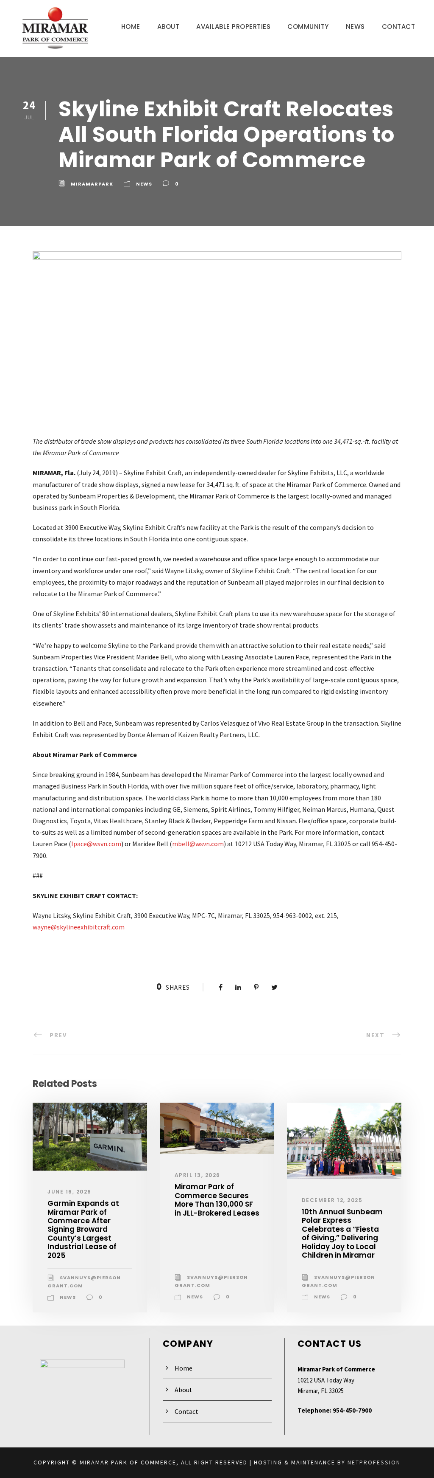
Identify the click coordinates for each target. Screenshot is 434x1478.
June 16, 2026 (69, 1191)
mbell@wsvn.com (198, 843)
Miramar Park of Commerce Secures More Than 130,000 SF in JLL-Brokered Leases (217, 1200)
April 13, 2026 (197, 1175)
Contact (398, 26)
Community (308, 26)
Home (130, 26)
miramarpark (92, 183)
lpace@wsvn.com (96, 843)
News (355, 26)
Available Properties (233, 26)
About (168, 26)
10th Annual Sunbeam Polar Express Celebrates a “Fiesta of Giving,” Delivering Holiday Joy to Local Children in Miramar (342, 1233)
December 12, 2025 (332, 1200)
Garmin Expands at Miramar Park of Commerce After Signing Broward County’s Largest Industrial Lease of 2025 (83, 1229)
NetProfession (374, 1462)
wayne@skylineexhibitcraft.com (79, 927)
